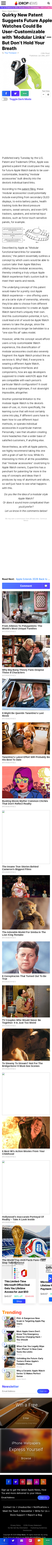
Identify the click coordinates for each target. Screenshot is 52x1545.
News (4, 11)
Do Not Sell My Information (18, 1528)
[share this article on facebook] (6, 93)
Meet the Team (10, 1511)
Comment (33, 585)
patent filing (28, 188)
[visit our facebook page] (9, 1482)
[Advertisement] (26, 128)
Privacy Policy (16, 1525)
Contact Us (9, 1507)
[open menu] (3, 3)
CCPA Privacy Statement (32, 1525)
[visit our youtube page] (36, 1482)
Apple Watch (13, 11)
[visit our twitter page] (15, 1482)
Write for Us (41, 1511)
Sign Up (43, 1391)
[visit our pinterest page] (22, 1482)
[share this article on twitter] (15, 93)
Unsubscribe (24, 1507)
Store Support (17, 1514)
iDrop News (21, 1535)
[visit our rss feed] (43, 1482)
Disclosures (27, 1530)
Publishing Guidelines (39, 1528)
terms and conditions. (33, 1537)
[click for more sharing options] (25, 93)
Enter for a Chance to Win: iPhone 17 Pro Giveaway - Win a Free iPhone (26, 7)
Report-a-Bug (35, 1514)
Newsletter (26, 1511)
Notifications (40, 1507)
